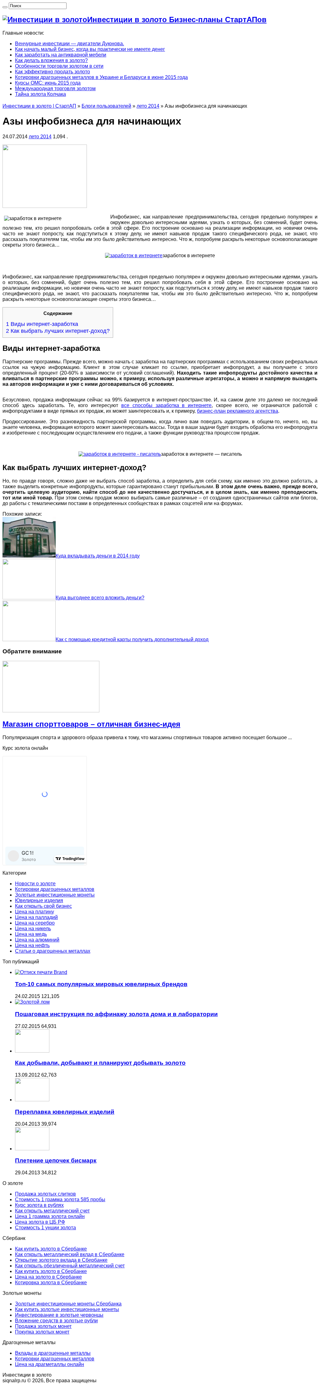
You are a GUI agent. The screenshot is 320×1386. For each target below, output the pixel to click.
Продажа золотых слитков (45, 1194)
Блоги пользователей (106, 106)
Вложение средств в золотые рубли (56, 1320)
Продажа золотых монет (43, 1326)
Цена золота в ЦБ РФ (40, 1222)
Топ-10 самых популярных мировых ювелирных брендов (101, 984)
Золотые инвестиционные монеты (55, 894)
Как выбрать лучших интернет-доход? (58, 330)
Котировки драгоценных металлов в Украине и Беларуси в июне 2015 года (101, 77)
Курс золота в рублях (39, 1205)
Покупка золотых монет (42, 1331)
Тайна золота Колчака (40, 94)
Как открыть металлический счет (52, 1210)
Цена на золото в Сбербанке (48, 1277)
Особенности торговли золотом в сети (59, 66)
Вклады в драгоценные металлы (53, 1353)
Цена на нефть (32, 945)
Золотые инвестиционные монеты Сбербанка (68, 1303)
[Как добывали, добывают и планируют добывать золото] (32, 1051)
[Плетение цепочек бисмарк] (32, 1148)
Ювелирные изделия (39, 900)
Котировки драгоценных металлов (54, 889)
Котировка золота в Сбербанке (51, 1282)
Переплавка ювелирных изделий (64, 1111)
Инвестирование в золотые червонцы (59, 1315)
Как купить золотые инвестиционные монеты (67, 1309)
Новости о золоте (35, 883)
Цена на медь (31, 934)
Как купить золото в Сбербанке (51, 1248)
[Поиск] (5, 7)
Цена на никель (33, 928)
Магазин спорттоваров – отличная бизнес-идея (91, 724)
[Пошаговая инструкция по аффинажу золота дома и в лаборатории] (32, 1002)
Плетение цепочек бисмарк (56, 1160)
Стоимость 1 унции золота (45, 1227)
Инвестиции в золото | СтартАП (39, 106)
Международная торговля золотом (55, 88)
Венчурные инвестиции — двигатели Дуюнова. (69, 43)
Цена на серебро (35, 923)
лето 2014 (148, 106)
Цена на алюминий (37, 939)
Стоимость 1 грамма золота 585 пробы (60, 1199)
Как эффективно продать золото (52, 71)
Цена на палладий (36, 917)
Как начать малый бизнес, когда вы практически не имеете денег (90, 49)
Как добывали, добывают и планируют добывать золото (100, 1062)
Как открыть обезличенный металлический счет (70, 1265)
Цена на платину (34, 911)
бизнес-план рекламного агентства (237, 411)
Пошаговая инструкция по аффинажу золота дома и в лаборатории (116, 1014)
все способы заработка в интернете (166, 405)
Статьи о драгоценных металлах (52, 951)
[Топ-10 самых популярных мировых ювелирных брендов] (41, 972)
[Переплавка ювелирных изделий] (32, 1099)
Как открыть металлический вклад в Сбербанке (69, 1254)
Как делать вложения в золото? (51, 60)
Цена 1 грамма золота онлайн (50, 1216)
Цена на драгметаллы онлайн (49, 1364)
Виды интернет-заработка (42, 324)
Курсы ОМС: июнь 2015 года (48, 83)
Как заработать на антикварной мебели (60, 54)
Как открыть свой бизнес (43, 906)
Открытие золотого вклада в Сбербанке (61, 1260)
